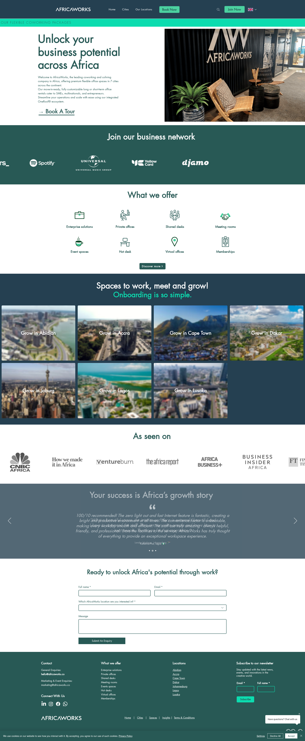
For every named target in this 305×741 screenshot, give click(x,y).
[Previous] (9, 521)
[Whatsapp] (65, 704)
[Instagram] (51, 704)
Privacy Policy (125, 736)
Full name (84, 587)
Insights (166, 717)
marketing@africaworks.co (55, 685)
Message (83, 616)
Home (128, 717)
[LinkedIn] (44, 704)
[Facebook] (58, 704)
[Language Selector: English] (252, 9)
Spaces (153, 717)
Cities (140, 717)
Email (158, 587)
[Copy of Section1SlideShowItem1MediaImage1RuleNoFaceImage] (152, 550)
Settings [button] (261, 736)
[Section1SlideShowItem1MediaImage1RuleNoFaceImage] (149, 550)
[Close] (301, 735)
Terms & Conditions (184, 717)
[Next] (295, 521)
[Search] (218, 9)
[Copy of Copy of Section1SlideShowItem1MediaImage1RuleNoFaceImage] (155, 550)
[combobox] (152, 608)
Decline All (275, 736)
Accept (291, 736)
